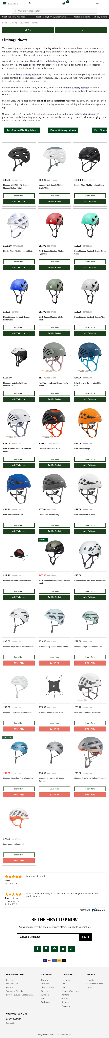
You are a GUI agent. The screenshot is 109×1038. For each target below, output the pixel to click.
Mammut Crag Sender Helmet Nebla (53, 646)
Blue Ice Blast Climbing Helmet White (18, 251)
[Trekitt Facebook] (37, 949)
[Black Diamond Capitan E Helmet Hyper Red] (54, 225)
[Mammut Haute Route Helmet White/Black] (19, 357)
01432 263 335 (13, 1019)
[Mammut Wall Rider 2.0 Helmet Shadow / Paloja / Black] (19, 159)
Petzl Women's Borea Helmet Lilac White (17, 450)
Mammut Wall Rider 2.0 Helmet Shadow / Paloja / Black (16, 186)
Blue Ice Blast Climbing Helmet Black (89, 185)
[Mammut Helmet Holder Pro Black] (19, 555)
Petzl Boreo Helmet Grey (49, 515)
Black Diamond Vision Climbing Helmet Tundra (54, 582)
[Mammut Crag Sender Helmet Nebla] (54, 621)
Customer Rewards (94, 983)
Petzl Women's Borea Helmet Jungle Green (53, 384)
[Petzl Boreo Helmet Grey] (54, 489)
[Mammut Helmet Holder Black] (54, 686)
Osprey (64, 998)
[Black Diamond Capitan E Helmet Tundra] (54, 291)
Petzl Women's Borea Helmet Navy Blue (88, 384)
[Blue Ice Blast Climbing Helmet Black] (90, 159)
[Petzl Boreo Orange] (90, 423)
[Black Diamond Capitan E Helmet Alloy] (90, 291)
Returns (9, 987)
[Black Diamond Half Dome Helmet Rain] (90, 555)
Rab (63, 987)
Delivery (9, 980)
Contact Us (10, 1023)
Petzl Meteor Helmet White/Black (87, 712)
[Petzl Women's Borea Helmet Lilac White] (19, 423)
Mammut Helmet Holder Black (51, 712)
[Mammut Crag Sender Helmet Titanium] (90, 752)
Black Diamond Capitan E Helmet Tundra (52, 318)
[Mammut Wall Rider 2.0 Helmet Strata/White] (54, 159)
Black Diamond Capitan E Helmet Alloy (89, 317)
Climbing (45, 995)
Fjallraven (65, 980)
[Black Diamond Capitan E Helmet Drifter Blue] (19, 291)
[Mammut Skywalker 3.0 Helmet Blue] (19, 752)
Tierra (63, 983)
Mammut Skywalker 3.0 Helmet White (18, 646)
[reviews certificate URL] (93, 909)
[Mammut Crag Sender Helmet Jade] (90, 621)
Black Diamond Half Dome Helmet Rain (90, 580)
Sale (43, 998)
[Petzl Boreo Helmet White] (90, 489)
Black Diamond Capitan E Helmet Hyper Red (52, 252)
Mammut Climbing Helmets (63, 130)
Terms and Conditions (15, 991)
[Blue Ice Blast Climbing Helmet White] (19, 225)
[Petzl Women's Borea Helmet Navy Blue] (90, 357)
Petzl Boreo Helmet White (84, 515)
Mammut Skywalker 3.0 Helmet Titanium (52, 779)
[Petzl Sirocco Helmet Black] (54, 423)
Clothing (44, 980)
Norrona (65, 1002)
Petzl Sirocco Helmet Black (49, 449)
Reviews (90, 987)
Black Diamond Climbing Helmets (22, 130)
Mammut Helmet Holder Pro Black (17, 580)
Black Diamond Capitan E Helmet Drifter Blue (16, 318)
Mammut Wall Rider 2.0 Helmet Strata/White (51, 186)
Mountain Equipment (70, 991)
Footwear (45, 983)
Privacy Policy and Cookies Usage (20, 995)
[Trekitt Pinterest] (54, 949)
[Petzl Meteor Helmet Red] (19, 818)
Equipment (46, 991)
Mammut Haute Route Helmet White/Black (15, 384)
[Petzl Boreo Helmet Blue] (19, 489)
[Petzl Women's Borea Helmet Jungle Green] (54, 357)
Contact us (91, 980)
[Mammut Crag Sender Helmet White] (19, 686)
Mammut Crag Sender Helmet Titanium (90, 778)
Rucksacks (45, 1002)
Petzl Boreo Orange (82, 449)
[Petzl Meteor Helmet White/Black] (90, 686)
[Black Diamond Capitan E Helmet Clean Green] (90, 225)
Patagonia (65, 1006)
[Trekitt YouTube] (63, 949)
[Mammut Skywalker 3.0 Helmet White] (19, 621)
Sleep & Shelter (47, 987)
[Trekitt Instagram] (46, 949)
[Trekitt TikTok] (71, 949)
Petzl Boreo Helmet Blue (13, 515)
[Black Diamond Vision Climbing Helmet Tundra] (54, 555)
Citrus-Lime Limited (64, 1034)
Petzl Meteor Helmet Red (13, 844)
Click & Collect (12, 983)
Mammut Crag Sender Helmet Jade (88, 646)
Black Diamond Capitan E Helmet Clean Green (90, 252)
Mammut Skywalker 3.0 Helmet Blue (18, 778)
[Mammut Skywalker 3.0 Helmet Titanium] (54, 752)
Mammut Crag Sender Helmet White (17, 712)
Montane (65, 995)
